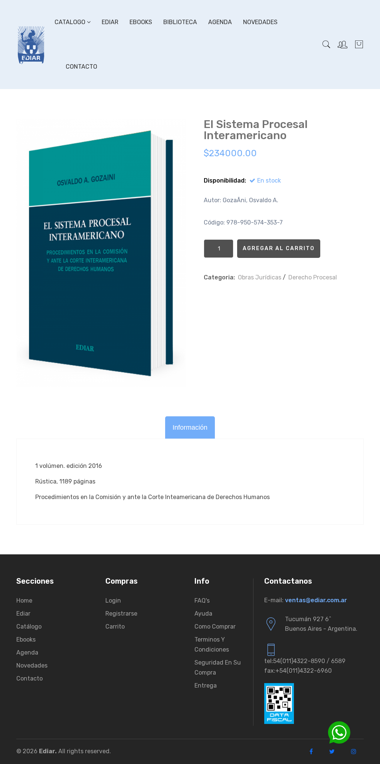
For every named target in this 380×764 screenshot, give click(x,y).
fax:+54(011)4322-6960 (298, 670)
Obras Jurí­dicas (259, 277)
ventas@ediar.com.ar (316, 600)
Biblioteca (180, 22)
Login (113, 600)
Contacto (81, 66)
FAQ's (202, 600)
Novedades (260, 22)
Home (24, 600)
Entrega (205, 685)
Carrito (115, 626)
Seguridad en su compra (217, 667)
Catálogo (29, 626)
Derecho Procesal (312, 277)
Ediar (110, 22)
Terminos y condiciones (211, 644)
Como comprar (215, 626)
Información (190, 427)
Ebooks (141, 22)
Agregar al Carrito (279, 248)
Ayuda (203, 613)
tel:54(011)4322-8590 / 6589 (304, 661)
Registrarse (121, 613)
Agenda (220, 22)
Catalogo (71, 22)
